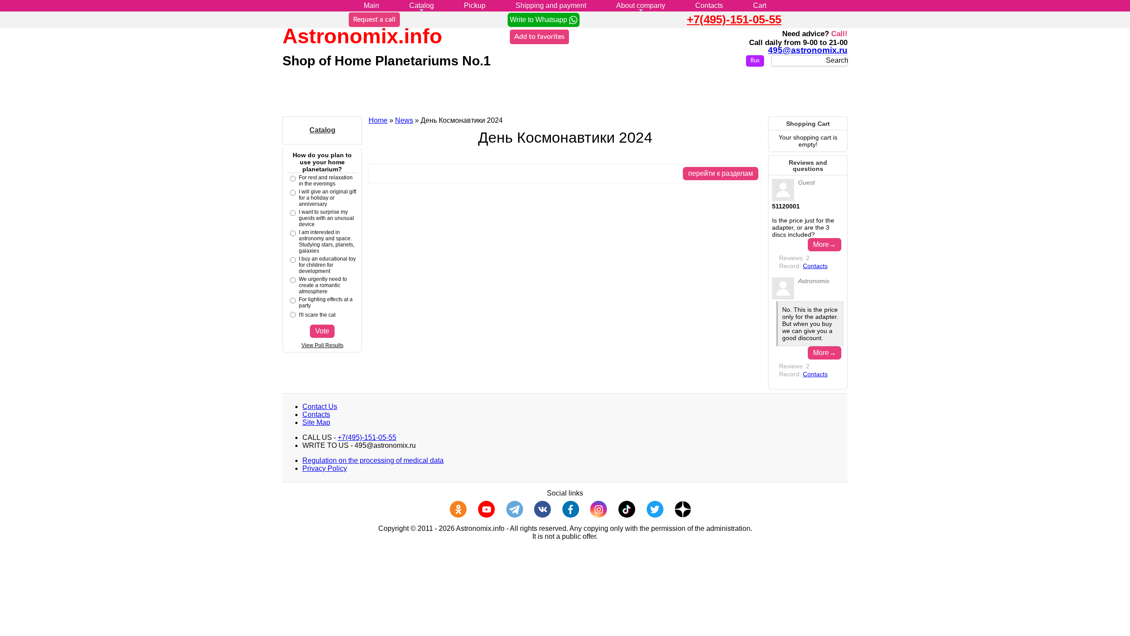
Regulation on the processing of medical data (373, 460)
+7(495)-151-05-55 (734, 19)
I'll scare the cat (317, 315)
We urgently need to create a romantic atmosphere (323, 285)
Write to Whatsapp (539, 19)
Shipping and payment (551, 5)
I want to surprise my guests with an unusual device (326, 218)
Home (378, 120)
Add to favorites (539, 36)
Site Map (316, 422)
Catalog (421, 5)
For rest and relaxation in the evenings (326, 180)
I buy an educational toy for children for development (327, 265)
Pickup (475, 5)
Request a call (374, 19)
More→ (824, 244)
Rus (755, 61)
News (404, 120)
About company (640, 5)
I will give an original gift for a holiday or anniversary (327, 198)
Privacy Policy (324, 468)
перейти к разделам (720, 173)
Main (371, 5)
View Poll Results (322, 345)
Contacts (709, 5)
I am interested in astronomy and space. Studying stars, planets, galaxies (326, 241)
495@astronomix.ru (808, 50)
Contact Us (319, 406)
